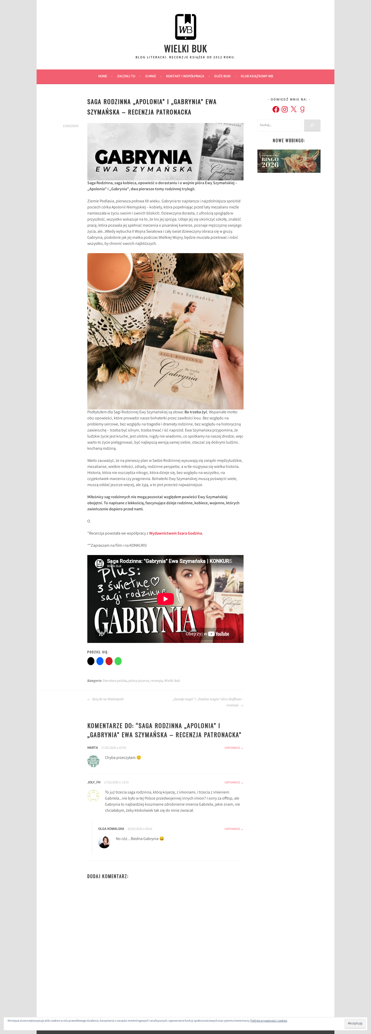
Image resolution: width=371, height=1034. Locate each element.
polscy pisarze (138, 681)
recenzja (156, 681)
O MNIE (150, 76)
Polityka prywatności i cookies (268, 1021)
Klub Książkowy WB (257, 76)
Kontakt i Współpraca (185, 76)
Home (102, 76)
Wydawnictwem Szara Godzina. (176, 534)
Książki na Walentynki (108, 699)
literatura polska (115, 681)
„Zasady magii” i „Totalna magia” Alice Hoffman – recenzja (208, 702)
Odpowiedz (232, 748)
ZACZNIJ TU (126, 76)
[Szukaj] (312, 125)
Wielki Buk (185, 48)
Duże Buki (222, 76)
